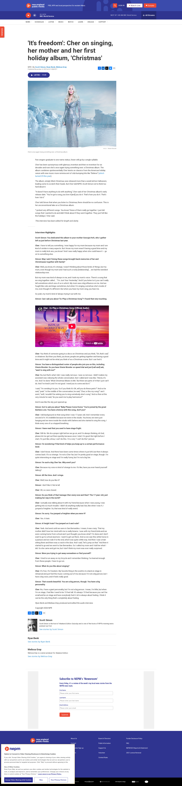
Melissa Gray (61, 67)
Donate (151, 5)
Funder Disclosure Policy (134, 738)
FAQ (127, 743)
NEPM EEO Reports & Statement (137, 748)
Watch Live (135, 5)
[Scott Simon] (32, 625)
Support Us (102, 748)
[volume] (34, 15)
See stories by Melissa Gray (40, 656)
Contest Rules (103, 757)
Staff (72, 757)
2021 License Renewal (133, 753)
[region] (38, 764)
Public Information (104, 743)
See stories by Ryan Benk (39, 641)
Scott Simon (40, 67)
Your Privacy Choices (58, 780)
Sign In (121, 5)
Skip (41, 780)
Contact (73, 743)
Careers (73, 753)
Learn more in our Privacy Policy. (50, 774)
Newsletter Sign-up (77, 748)
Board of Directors (104, 738)
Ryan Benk (50, 67)
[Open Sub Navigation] (32, 22)
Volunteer (101, 753)
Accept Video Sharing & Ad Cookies (18, 780)
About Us (74, 738)
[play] (28, 15)
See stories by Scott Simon (51, 629)
